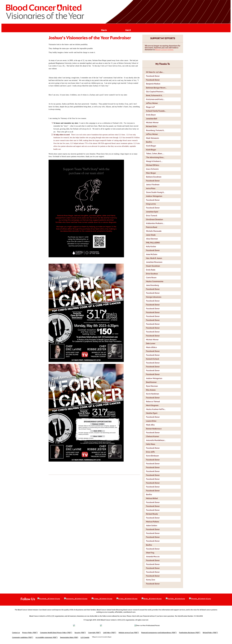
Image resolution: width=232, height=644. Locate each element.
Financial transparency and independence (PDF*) (159, 633)
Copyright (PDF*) (94, 633)
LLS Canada (85, 637)
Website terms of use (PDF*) (129, 633)
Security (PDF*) (80, 633)
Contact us (16, 633)
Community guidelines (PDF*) (22, 637)
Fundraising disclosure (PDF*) (189, 633)
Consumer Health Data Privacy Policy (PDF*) (56, 633)
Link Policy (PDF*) (109, 633)
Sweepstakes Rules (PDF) (69, 637)
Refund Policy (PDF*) (210, 633)
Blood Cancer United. (164, 49)
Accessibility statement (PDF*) (47, 637)
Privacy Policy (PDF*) (30, 633)
